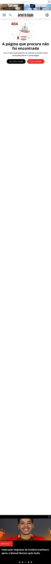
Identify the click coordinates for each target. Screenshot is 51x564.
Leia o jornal (36, 61)
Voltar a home (16, 61)
